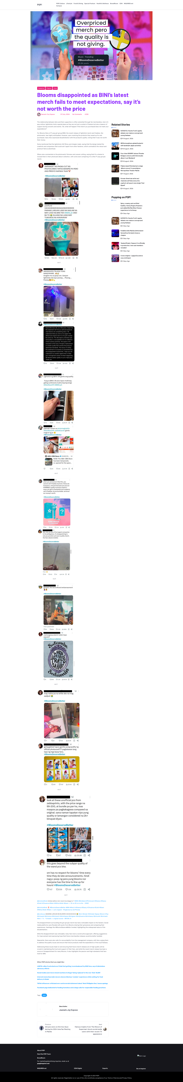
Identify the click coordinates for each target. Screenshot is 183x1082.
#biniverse (48, 916)
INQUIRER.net (128, 3)
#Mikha (56, 903)
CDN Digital (78, 1068)
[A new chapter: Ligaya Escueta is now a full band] (115, 258)
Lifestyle (69, 3)
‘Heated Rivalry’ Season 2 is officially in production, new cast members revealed (133, 245)
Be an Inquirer (141, 1069)
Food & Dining (78, 3)
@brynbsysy (41, 914)
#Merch (72, 907)
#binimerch (56, 916)
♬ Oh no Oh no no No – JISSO (79, 903)
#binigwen (72, 916)
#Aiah (61, 903)
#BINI (76, 901)
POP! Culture (60, 3)
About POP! (41, 1050)
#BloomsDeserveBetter (57, 907)
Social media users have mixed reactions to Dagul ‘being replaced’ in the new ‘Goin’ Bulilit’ (69, 973)
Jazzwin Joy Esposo (48, 114)
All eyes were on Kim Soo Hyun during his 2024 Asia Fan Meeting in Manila (57, 1029)
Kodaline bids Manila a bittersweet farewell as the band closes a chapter (132, 233)
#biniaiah (48, 918)
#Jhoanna (45, 903)
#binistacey (89, 916)
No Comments (77, 114)
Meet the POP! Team (44, 1054)
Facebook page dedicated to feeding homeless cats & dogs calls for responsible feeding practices (71, 987)
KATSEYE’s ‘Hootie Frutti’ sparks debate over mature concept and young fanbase (132, 133)
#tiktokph (91, 914)
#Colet (39, 903)
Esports (105, 1068)
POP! (39, 4)
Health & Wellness (103, 3)
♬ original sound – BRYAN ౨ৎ (61, 918)
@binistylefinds (42, 901)
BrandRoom (114, 3)
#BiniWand (82, 901)
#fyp (106, 914)
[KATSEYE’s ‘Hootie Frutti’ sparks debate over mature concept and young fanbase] (115, 133)
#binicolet (96, 916)
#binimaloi (104, 916)
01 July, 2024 (65, 114)
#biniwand (40, 916)
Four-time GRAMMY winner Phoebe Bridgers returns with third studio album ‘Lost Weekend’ (132, 155)
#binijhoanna (80, 916)
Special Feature (89, 3)
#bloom (102, 914)
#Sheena (97, 901)
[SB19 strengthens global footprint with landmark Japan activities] (115, 146)
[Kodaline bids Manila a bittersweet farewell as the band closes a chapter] (115, 233)
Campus (59, 6)
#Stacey (103, 901)
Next (100, 1024)
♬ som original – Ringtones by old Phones (66, 910)
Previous (48, 1024)
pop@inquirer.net (43, 1063)
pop (44, 995)
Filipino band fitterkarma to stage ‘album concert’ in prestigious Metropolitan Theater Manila (132, 168)
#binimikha (41, 918)
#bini (80, 914)
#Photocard (90, 901)
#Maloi (51, 903)
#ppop (97, 914)
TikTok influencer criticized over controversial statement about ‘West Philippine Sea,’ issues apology (72, 983)
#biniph (85, 914)
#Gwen (66, 903)
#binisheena (64, 916)
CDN (121, 3)
